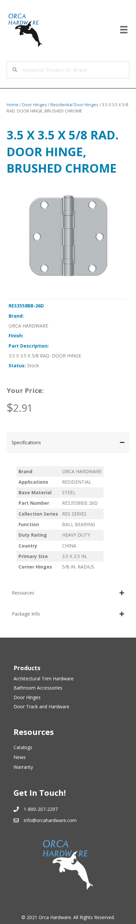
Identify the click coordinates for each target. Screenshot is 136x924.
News (20, 757)
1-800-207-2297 (41, 809)
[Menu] (124, 29)
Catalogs (23, 747)
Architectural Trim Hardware (44, 678)
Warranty (23, 767)
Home (12, 105)
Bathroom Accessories (38, 688)
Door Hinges (34, 105)
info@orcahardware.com (50, 820)
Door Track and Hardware (41, 706)
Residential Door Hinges (74, 105)
